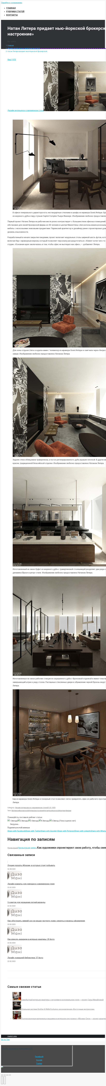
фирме (68, 811)
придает (62, 811)
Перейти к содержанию (11, 3)
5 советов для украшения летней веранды (26, 902)
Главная (10, 45)
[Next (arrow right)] (5, 1080)
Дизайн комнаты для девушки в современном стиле (31, 884)
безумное (15, 811)
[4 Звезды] (44, 821)
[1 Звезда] (12, 821)
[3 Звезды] (33, 821)
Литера (31, 811)
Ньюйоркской (53, 811)
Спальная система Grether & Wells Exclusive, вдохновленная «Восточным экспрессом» (57, 1009)
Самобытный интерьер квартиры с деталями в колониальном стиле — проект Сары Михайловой (62, 1000)
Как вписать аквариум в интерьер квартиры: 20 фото (31, 939)
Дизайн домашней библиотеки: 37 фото (25, 958)
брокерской (24, 811)
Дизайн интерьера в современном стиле (23, 48)
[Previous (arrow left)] (2, 1080)
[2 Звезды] (23, 821)
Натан (46, 811)
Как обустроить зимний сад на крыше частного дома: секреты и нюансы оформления (46, 921)
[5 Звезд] (54, 821)
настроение (39, 811)
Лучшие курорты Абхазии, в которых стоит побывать (31, 865)
